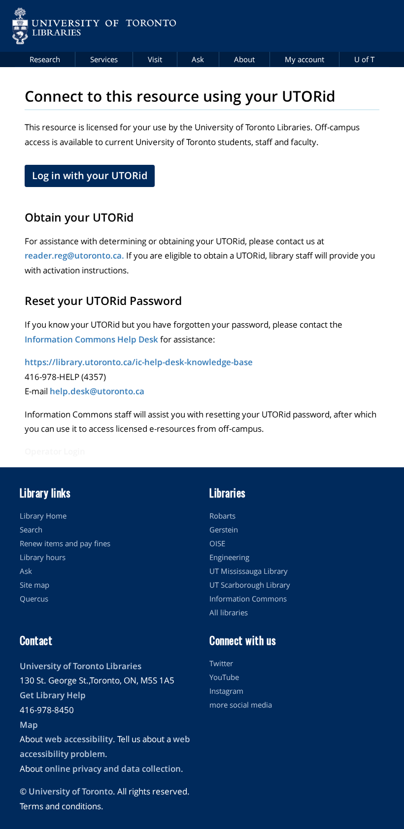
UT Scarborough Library (249, 585)
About (244, 59)
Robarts (222, 516)
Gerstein (223, 529)
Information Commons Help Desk (91, 339)
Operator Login (55, 451)
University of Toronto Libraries (80, 666)
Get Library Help (53, 695)
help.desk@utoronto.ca (97, 391)
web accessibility (79, 739)
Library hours (43, 557)
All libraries (228, 612)
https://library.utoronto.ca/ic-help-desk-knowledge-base (139, 362)
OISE (217, 543)
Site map (34, 585)
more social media (240, 705)
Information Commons (248, 598)
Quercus (34, 598)
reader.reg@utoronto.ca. (74, 255)
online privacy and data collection (113, 768)
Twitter (221, 663)
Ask (198, 59)
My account (304, 59)
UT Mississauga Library (248, 571)
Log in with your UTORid (89, 175)
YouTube (224, 677)
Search (31, 529)
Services (104, 59)
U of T (364, 59)
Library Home (43, 516)
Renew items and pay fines (65, 543)
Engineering (229, 557)
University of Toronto (71, 791)
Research (45, 59)
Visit (155, 59)
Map (29, 724)
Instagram (226, 691)
